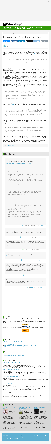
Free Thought (26, 28)
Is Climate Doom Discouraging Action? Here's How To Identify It (17, 346)
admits (13, 104)
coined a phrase (32, 53)
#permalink (41, 225)
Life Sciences (6, 27)
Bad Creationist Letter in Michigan (10, 391)
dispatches (6, 33)
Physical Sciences (14, 27)
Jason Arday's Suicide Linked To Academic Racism (14, 355)
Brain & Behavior (12, 28)
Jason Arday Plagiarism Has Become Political (13, 354)
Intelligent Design (10, 145)
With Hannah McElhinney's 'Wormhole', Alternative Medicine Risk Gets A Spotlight (20, 345)
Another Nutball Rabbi (8, 383)
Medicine (5, 28)
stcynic (9, 46)
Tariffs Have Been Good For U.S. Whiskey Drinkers (14, 341)
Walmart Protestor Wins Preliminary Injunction (13, 369)
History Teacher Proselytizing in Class (11, 376)
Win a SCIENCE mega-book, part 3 (9, 408)
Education (36, 27)
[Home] (10, 24)
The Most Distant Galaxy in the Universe (40, 408)
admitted (42, 85)
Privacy (22, 435)
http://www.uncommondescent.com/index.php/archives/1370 (18, 163)
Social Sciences (29, 27)
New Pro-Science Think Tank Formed (11, 362)
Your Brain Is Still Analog (9, 344)
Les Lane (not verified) (28, 260)
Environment (22, 27)
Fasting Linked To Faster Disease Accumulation (14, 343)
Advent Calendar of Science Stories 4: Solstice (25, 408)
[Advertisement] (25, 10)
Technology (20, 28)
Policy (40, 27)
